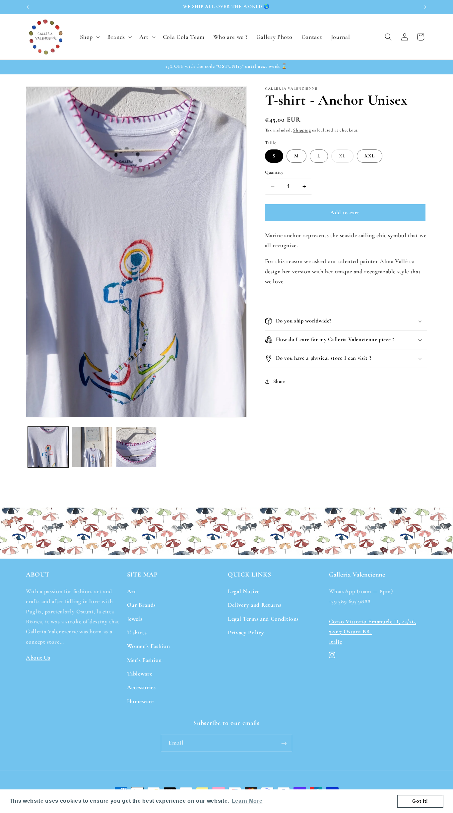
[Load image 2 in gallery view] (92, 447)
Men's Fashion (144, 659)
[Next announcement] (425, 7)
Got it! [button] (420, 801)
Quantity (274, 172)
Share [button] (279, 381)
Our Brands (141, 604)
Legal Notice (244, 590)
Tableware (140, 673)
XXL (369, 156)
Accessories (141, 687)
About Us (38, 657)
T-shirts (137, 632)
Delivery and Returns (254, 604)
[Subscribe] (284, 743)
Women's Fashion (148, 646)
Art (131, 590)
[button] (89, 37)
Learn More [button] (247, 801)
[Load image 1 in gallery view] (48, 447)
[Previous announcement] (28, 7)
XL (346, 157)
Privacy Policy (246, 632)
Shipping (302, 130)
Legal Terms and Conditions (263, 618)
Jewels (135, 618)
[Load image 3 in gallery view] (136, 447)
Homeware (140, 700)
